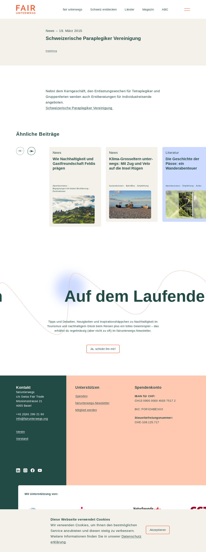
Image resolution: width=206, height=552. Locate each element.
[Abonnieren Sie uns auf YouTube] (40, 470)
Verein (20, 431)
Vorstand (22, 438)
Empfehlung (51, 51)
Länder (129, 9)
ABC (165, 9)
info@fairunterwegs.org (32, 418)
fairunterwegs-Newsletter (92, 403)
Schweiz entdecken (103, 9)
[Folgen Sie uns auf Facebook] (33, 470)
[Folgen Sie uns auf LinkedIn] (18, 470)
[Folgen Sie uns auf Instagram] (25, 470)
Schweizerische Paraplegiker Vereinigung (79, 108)
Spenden (81, 396)
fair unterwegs (72, 9)
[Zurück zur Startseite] (25, 9)
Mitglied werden (86, 410)
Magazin (148, 9)
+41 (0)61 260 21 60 (30, 414)
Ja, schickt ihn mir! (103, 349)
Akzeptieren (158, 530)
